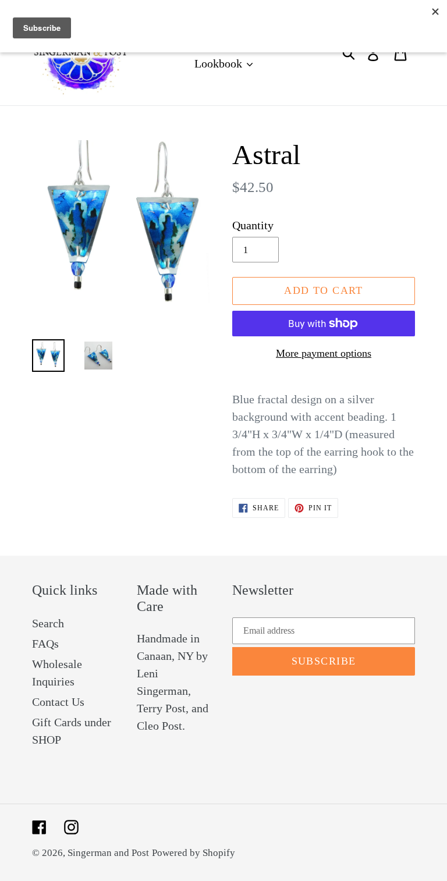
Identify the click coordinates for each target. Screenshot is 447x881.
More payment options (323, 353)
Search (48, 623)
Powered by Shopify (193, 852)
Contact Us (58, 701)
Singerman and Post (108, 852)
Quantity (253, 225)
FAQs (45, 643)
